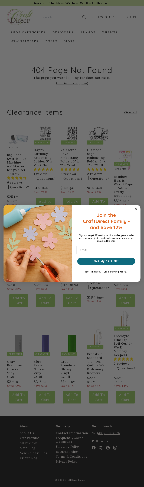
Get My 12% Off (106, 261)
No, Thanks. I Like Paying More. (106, 272)
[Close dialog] (136, 209)
